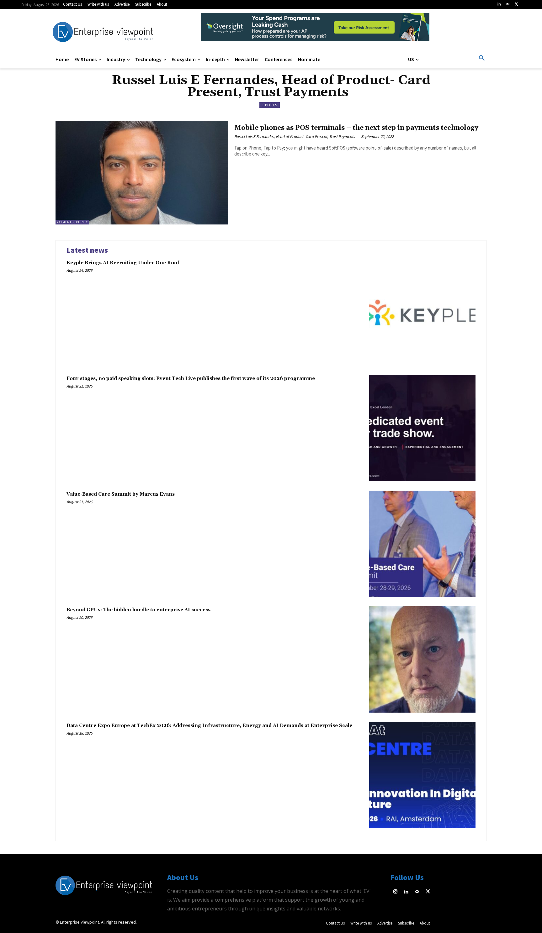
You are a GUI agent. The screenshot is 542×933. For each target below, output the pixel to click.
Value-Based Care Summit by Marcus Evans (120, 494)
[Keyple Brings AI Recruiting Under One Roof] (422, 312)
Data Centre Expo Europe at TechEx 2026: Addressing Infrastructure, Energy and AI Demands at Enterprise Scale (209, 726)
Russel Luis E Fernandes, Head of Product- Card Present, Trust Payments (295, 136)
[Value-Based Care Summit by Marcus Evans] (422, 544)
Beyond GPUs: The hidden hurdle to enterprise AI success (138, 610)
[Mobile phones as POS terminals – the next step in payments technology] (142, 172)
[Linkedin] (499, 4)
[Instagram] (395, 892)
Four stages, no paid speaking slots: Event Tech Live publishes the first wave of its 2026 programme (190, 379)
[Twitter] (516, 4)
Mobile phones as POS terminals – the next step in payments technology (356, 128)
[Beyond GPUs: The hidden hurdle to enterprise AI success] (422, 659)
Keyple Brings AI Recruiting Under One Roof (122, 263)
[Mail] (507, 4)
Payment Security (72, 222)
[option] (315, 30)
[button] (481, 58)
